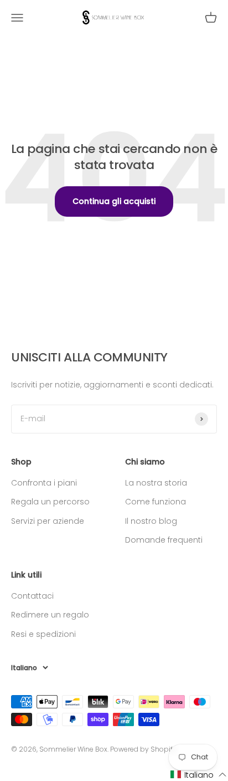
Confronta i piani (44, 482)
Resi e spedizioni (43, 634)
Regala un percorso (50, 501)
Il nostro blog (151, 521)
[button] (198, 774)
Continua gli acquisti (114, 201)
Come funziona (155, 501)
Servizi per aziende (47, 521)
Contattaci (32, 595)
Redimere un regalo (50, 614)
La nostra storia (156, 482)
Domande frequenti (164, 539)
